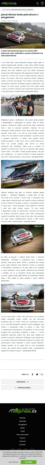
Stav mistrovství (22, 435)
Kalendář (22, 421)
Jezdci (22, 428)
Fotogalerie (22, 425)
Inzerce (22, 438)
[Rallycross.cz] (8, 3)
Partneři (23, 441)
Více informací (13, 462)
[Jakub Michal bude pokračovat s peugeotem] (22, 35)
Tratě (22, 431)
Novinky (8, 9)
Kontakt (22, 445)
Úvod (4, 9)
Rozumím (28, 462)
